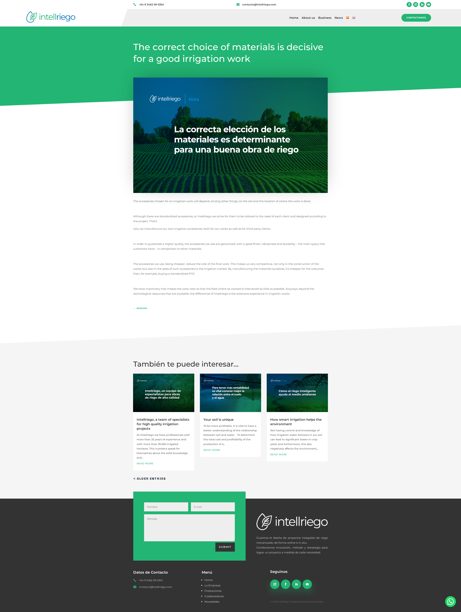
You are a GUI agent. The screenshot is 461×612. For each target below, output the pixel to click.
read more (145, 463)
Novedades (211, 601)
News (339, 18)
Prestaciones (212, 591)
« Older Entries (149, 478)
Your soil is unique (218, 420)
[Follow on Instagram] (415, 4)
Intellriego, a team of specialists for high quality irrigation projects (163, 424)
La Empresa (212, 585)
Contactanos (416, 17)
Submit (225, 547)
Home (293, 18)
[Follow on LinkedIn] (422, 4)
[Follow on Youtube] (428, 4)
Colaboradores (214, 596)
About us (308, 18)
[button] (450, 601)
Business (324, 18)
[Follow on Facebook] (409, 4)
